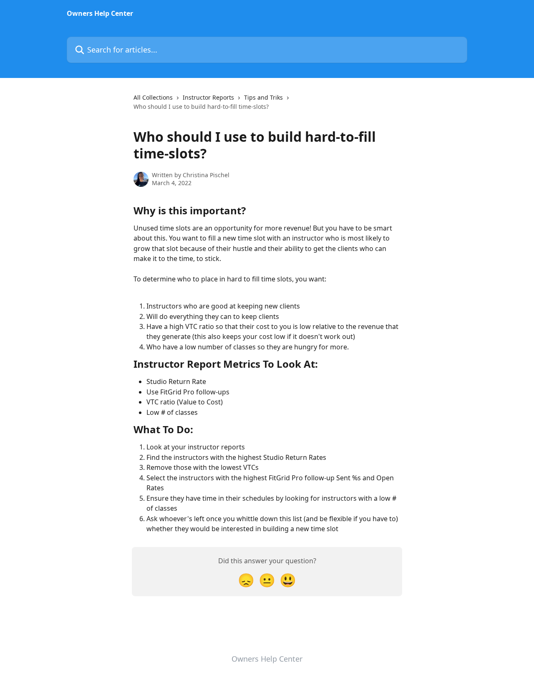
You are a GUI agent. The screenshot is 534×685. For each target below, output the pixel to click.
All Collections (153, 97)
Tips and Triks (263, 97)
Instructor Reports (208, 97)
